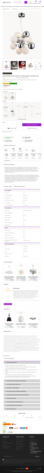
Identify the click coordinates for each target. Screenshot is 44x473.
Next (41, 66)
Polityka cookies (6, 448)
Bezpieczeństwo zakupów (8, 443)
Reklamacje (18, 449)
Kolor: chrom (5, 91)
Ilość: (4, 122)
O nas (4, 439)
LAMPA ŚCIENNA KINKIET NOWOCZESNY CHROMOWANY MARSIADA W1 (6, 154)
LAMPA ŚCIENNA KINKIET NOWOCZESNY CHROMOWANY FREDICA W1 (26, 154)
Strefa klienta (20, 437)
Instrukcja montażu (8, 131)
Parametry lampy (8, 186)
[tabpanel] (9, 416)
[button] (39, 155)
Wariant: (4, 101)
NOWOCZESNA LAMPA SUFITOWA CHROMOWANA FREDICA (20, 154)
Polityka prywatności (6, 446)
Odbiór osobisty (19, 448)
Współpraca (5, 441)
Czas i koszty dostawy (20, 444)
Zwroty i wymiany (19, 446)
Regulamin (5, 444)
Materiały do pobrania (19, 186)
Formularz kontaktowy (20, 439)
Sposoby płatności (19, 441)
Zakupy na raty (19, 443)
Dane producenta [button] (6, 355)
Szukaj (25, 2)
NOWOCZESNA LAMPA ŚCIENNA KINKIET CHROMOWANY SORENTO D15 (33, 154)
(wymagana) (22, 461)
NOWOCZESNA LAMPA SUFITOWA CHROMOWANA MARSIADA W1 (13, 154)
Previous (4, 417)
